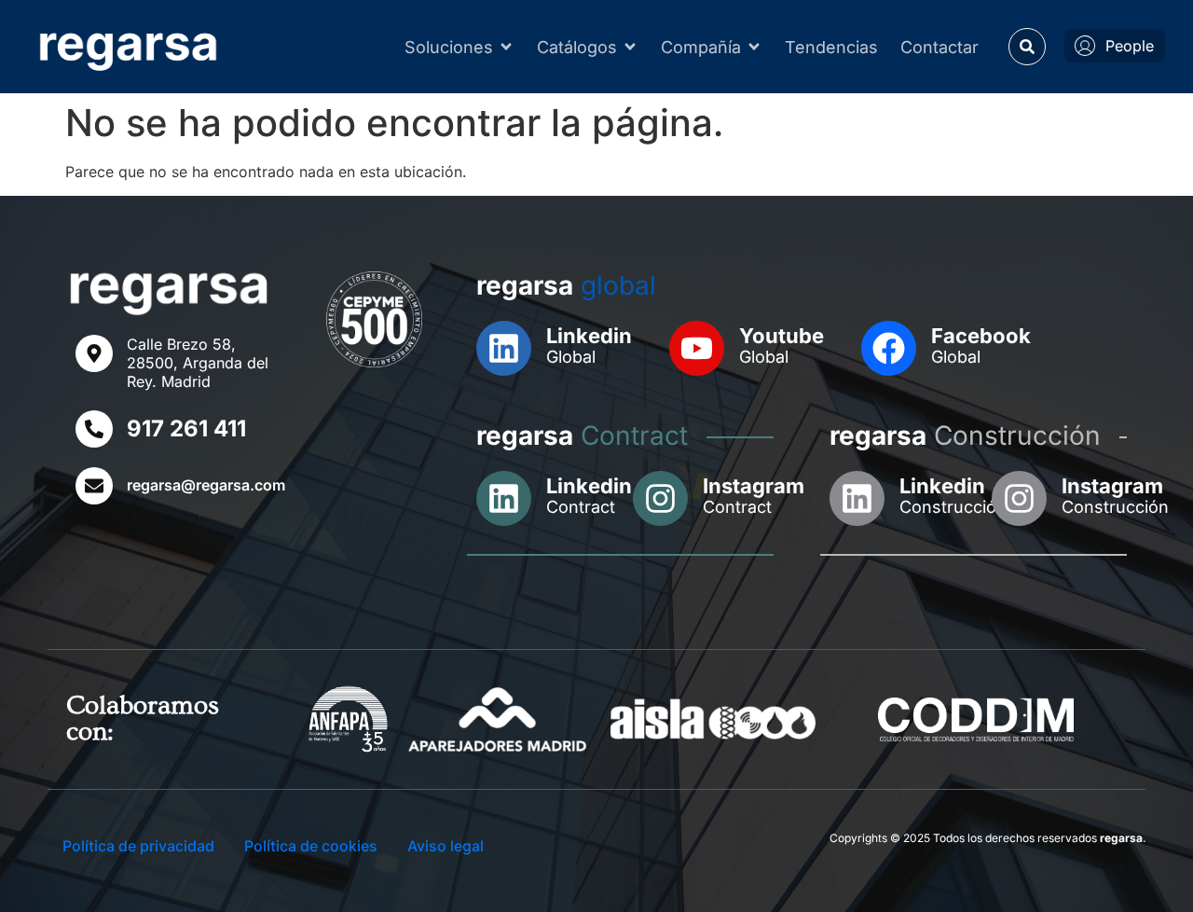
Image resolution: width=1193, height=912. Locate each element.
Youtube (781, 336)
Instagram (753, 486)
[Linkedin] (503, 348)
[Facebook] (888, 348)
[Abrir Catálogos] (630, 47)
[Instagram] (660, 498)
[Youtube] (696, 348)
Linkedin (589, 336)
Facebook (981, 336)
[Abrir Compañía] (754, 47)
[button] (1027, 46)
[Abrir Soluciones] (506, 47)
